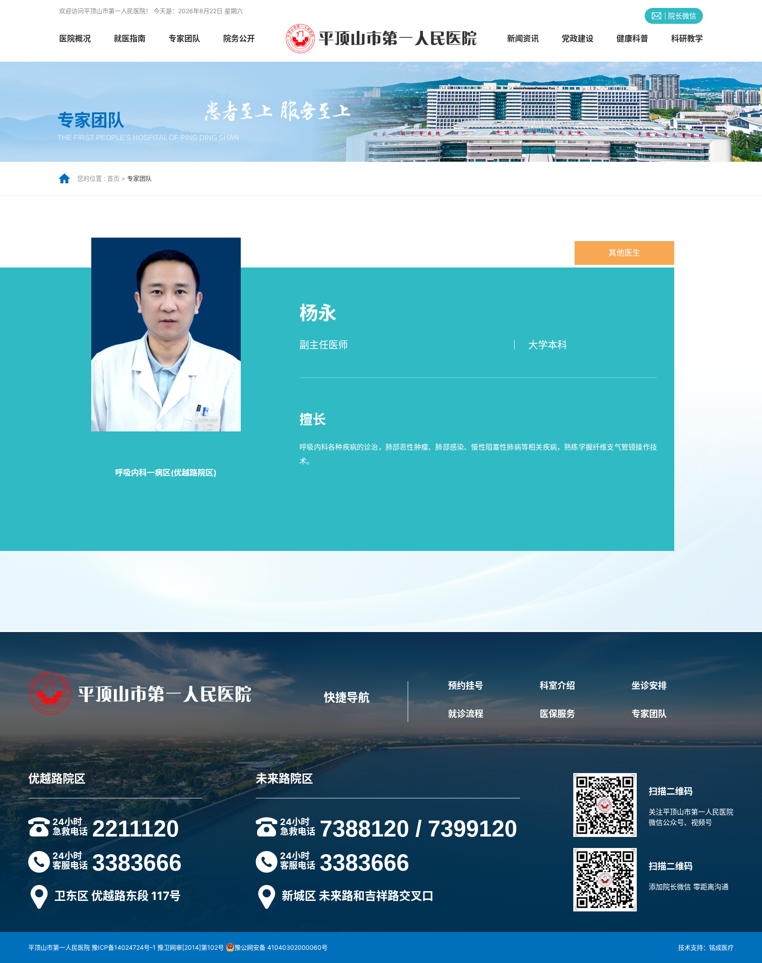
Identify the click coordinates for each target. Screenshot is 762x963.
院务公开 (239, 38)
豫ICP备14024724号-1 (124, 947)
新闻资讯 (523, 38)
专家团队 (184, 38)
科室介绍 (557, 685)
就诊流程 (465, 714)
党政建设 (578, 38)
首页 (113, 178)
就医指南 (130, 38)
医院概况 (75, 38)
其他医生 (624, 252)
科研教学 (687, 38)
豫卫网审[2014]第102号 (190, 947)
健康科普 (632, 38)
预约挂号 (465, 685)
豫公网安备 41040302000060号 (281, 947)
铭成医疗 (721, 947)
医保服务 (557, 714)
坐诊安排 (649, 685)
